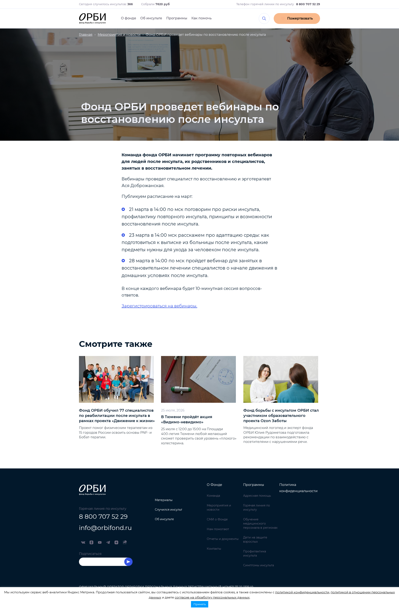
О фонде (128, 18)
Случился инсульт (168, 509)
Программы (176, 18)
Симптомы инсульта (258, 565)
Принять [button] (199, 604)
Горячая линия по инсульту (256, 507)
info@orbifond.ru (105, 528)
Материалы (163, 500)
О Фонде (214, 485)
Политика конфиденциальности (298, 488)
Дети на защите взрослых (255, 539)
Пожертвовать (300, 18)
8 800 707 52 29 (103, 516)
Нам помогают (218, 529)
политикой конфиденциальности (302, 592)
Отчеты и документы (223, 539)
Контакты (214, 549)
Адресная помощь (257, 496)
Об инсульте (151, 18)
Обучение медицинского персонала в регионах (260, 523)
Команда (213, 496)
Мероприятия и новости (219, 507)
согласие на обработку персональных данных (212, 597)
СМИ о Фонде (217, 519)
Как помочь (201, 18)
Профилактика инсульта (254, 553)
